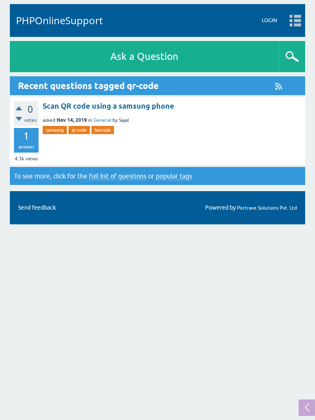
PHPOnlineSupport (59, 20)
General (102, 120)
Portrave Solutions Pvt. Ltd (267, 208)
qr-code (79, 130)
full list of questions (117, 176)
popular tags (174, 176)
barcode (103, 130)
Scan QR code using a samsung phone (108, 106)
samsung (55, 130)
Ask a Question (144, 56)
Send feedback (37, 207)
